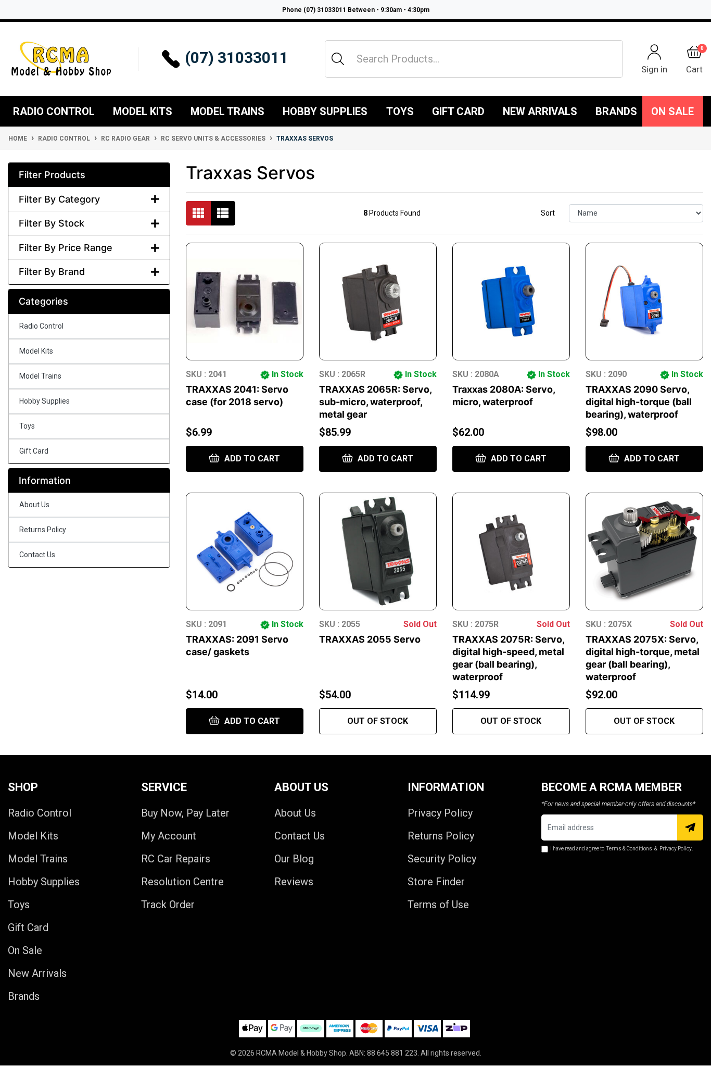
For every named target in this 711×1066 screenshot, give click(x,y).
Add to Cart (251, 458)
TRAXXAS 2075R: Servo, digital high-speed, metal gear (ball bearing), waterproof (508, 658)
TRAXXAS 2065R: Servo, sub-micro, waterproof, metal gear (375, 402)
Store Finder (436, 881)
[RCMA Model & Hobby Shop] (61, 59)
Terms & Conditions (629, 848)
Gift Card (458, 111)
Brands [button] (616, 111)
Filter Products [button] (52, 174)
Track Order (168, 904)
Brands (24, 996)
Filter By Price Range (65, 247)
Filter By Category (59, 199)
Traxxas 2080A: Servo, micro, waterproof (503, 395)
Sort (548, 213)
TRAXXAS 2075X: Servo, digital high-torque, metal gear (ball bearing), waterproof (643, 658)
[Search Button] (337, 59)
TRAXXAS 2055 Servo (370, 639)
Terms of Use (438, 904)
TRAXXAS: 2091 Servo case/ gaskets (237, 645)
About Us (34, 504)
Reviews (293, 881)
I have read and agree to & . (621, 848)
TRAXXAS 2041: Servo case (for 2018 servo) (237, 395)
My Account (168, 836)
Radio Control (54, 111)
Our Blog (294, 858)
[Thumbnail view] (198, 213)
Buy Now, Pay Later (185, 813)
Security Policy (442, 858)
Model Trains (227, 111)
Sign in (654, 69)
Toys (400, 111)
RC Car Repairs (175, 858)
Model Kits (142, 111)
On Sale (672, 111)
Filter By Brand (52, 271)
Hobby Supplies (325, 111)
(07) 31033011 (236, 57)
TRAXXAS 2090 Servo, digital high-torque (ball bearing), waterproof (639, 402)
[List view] (222, 213)
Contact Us (37, 554)
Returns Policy (42, 529)
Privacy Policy (440, 813)
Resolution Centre (182, 881)
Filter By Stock (51, 223)
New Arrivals (540, 111)
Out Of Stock (377, 721)
